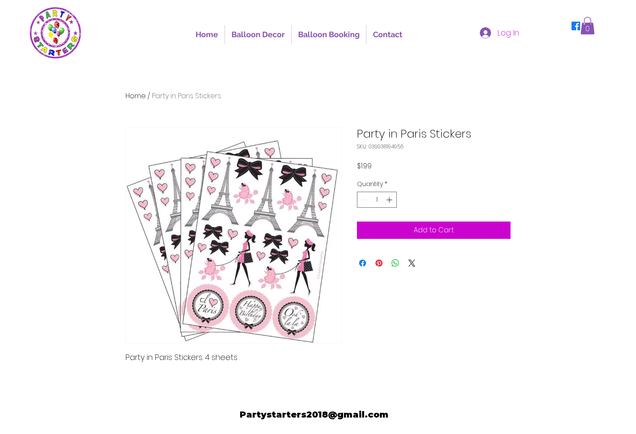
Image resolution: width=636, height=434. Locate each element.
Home (135, 96)
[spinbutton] (377, 199)
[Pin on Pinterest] (379, 263)
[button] (587, 26)
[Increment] (390, 199)
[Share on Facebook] (362, 263)
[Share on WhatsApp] (395, 263)
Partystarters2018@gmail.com (314, 414)
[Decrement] (363, 199)
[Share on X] (412, 263)
